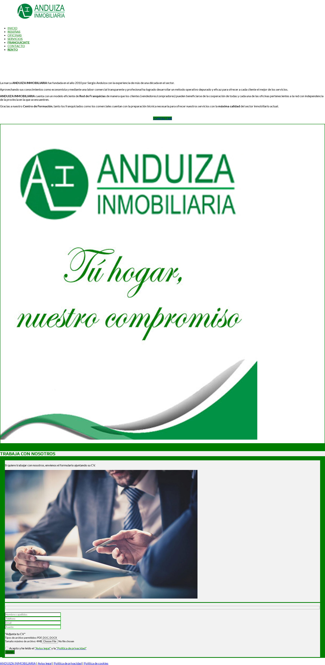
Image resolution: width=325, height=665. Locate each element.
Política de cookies (96, 663)
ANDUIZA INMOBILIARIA (18, 663)
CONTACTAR (162, 118)
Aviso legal (45, 663)
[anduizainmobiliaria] (33, 21)
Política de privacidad (68, 663)
